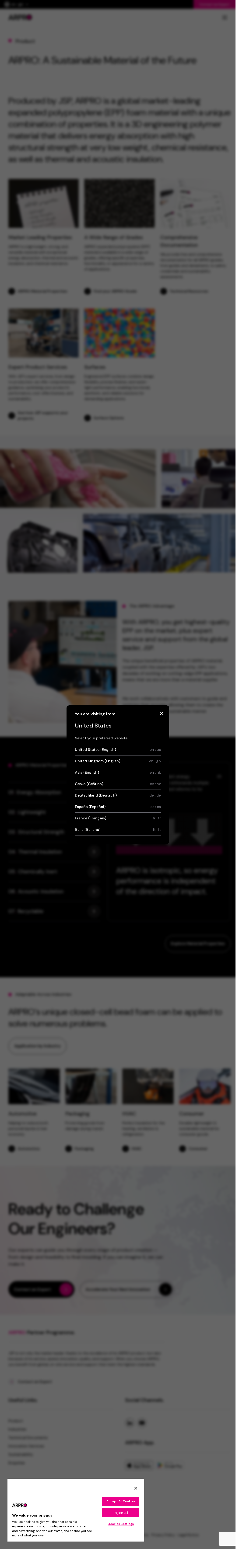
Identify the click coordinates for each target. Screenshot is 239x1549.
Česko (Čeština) (118, 783)
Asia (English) (118, 772)
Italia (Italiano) (118, 829)
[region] (75, 1510)
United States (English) (118, 749)
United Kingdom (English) (118, 761)
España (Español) (118, 806)
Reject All (121, 1513)
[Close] (161, 713)
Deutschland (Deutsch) (118, 795)
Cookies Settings (121, 1524)
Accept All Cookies (120, 1501)
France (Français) (118, 818)
